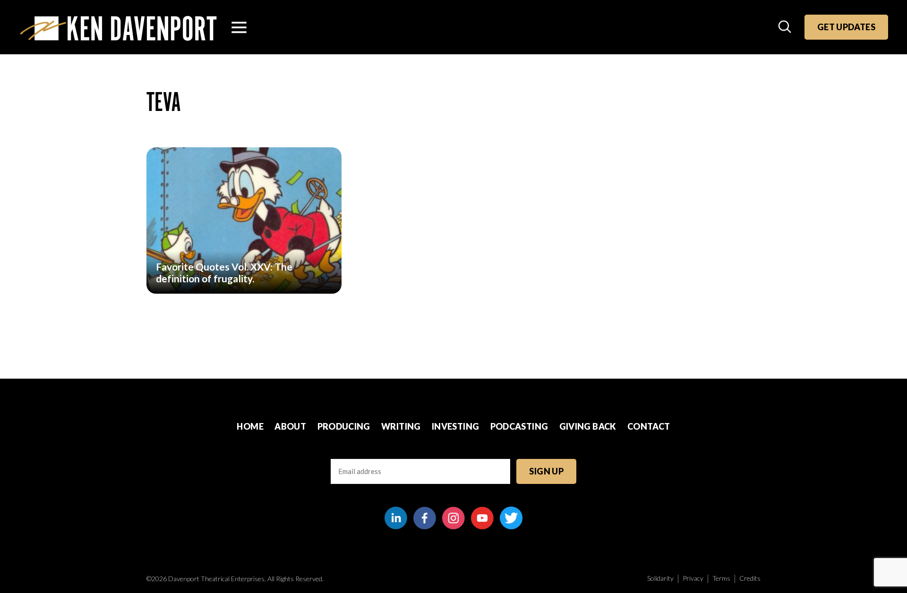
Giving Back (587, 426)
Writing (401, 426)
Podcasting (519, 426)
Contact (648, 426)
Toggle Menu (239, 27)
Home (250, 426)
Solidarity (660, 578)
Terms (721, 578)
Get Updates (846, 27)
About (290, 426)
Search (785, 27)
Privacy (693, 578)
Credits (750, 578)
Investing (455, 426)
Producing (343, 426)
